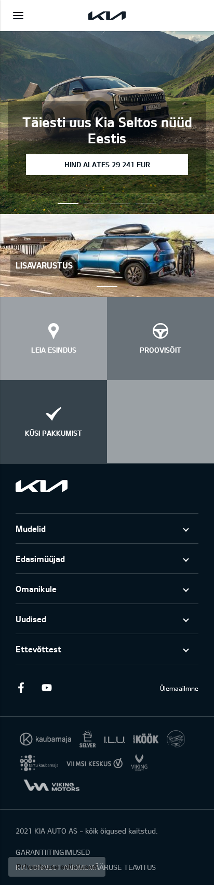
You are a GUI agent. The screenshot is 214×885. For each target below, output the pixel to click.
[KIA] (107, 15)
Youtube (47, 687)
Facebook (21, 687)
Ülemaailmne (179, 688)
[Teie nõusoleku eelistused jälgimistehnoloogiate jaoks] (56, 867)
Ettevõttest (38, 649)
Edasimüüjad (40, 559)
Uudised (31, 619)
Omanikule (36, 589)
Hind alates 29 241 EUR (107, 164)
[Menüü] (18, 15)
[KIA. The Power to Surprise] (42, 485)
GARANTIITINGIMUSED (53, 852)
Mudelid (31, 528)
